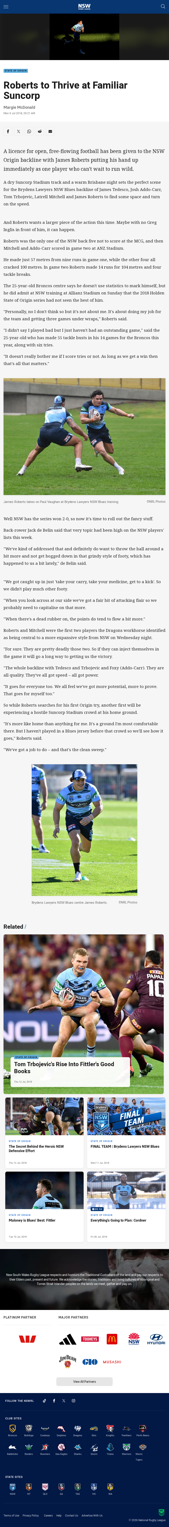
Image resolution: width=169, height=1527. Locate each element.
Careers (48, 1515)
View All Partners (84, 1381)
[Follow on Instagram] (73, 1401)
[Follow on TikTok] (44, 1401)
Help (59, 1515)
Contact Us (71, 1515)
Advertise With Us (92, 1515)
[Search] (163, 6)
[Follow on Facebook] (54, 1401)
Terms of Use (11, 1515)
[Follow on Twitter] (64, 1401)
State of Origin (16, 70)
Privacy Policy (31, 1515)
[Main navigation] (6, 6)
